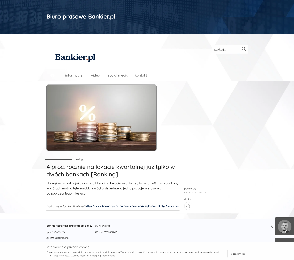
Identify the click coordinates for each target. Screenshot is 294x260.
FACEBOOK (189, 193)
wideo (95, 75)
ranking (78, 159)
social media (118, 75)
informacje (73, 75)
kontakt (141, 75)
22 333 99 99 (57, 231)
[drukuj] (188, 206)
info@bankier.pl (59, 237)
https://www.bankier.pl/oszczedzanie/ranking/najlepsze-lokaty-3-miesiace (132, 206)
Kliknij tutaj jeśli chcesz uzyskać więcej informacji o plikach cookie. (80, 255)
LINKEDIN (202, 193)
